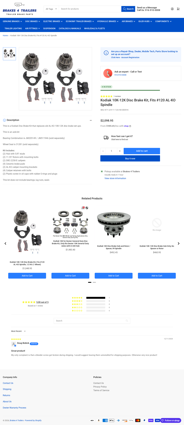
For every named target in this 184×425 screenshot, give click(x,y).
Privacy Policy (100, 386)
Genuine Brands (11, 21)
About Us (7, 401)
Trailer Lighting (13, 28)
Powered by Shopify (33, 420)
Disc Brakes (31, 21)
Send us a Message (147, 7)
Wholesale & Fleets (94, 28)
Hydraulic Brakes (106, 21)
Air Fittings (31, 28)
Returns (6, 395)
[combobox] (97, 9)
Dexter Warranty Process (14, 407)
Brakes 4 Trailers (17, 420)
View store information (115, 178)
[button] (106, 96)
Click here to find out (119, 139)
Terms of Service (101, 390)
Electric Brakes (51, 21)
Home (5, 35)
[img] (16, 339)
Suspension (49, 28)
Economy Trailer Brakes (78, 21)
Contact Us (8, 383)
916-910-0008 (120, 75)
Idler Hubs (144, 21)
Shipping (7, 389)
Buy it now (130, 158)
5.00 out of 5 (42, 302)
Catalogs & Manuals (70, 28)
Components (162, 21)
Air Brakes (127, 21)
